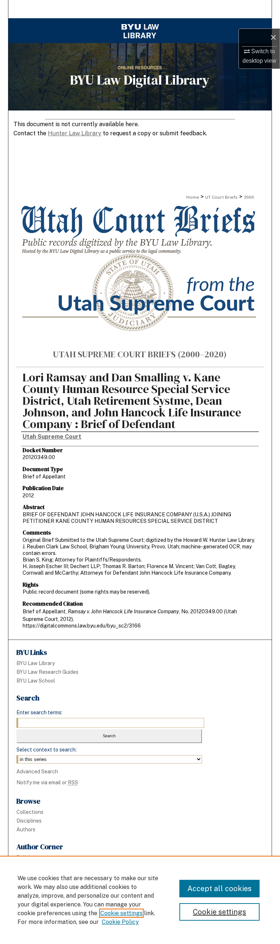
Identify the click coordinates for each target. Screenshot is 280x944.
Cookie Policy (120, 921)
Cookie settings (121, 913)
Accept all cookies (219, 888)
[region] (140, 900)
